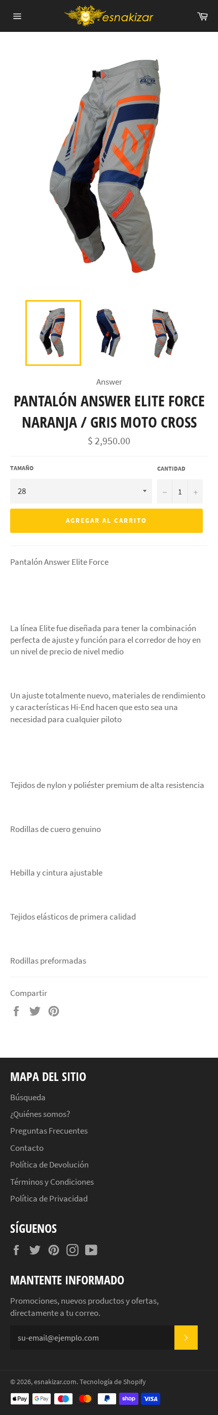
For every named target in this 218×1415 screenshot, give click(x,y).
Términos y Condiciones (52, 1181)
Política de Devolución (49, 1164)
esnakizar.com (55, 1382)
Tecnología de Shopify (113, 1382)
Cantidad (171, 468)
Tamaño (21, 468)
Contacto (27, 1147)
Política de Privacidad (49, 1198)
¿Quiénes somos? (40, 1113)
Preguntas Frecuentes (49, 1130)
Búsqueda (28, 1097)
